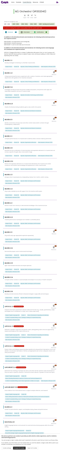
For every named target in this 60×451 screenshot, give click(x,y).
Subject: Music (8, 66)
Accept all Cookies (19, 448)
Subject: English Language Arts (12, 315)
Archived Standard (18, 306)
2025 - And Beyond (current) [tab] (46, 24)
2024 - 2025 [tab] (33, 24)
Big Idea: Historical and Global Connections (31, 110)
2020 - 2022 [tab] (16, 24)
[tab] (11, 32)
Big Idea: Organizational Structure (28, 142)
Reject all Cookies (32, 448)
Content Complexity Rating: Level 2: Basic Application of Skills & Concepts (22, 380)
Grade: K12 (28, 430)
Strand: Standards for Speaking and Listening (38, 315)
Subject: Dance (8, 413)
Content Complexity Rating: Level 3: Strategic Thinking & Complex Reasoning (23, 317)
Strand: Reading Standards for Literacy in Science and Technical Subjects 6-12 (23, 378)
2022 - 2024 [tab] (24, 24)
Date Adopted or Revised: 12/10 (48, 66)
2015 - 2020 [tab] (7, 24)
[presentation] (16, 24)
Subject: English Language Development (14, 430)
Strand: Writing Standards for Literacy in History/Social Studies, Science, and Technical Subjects (27, 396)
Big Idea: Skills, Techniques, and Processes (30, 181)
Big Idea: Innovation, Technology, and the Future (32, 95)
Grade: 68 (16, 66)
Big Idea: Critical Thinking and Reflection (30, 66)
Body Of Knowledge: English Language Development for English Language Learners (24, 433)
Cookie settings (7, 448)
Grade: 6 (23, 315)
